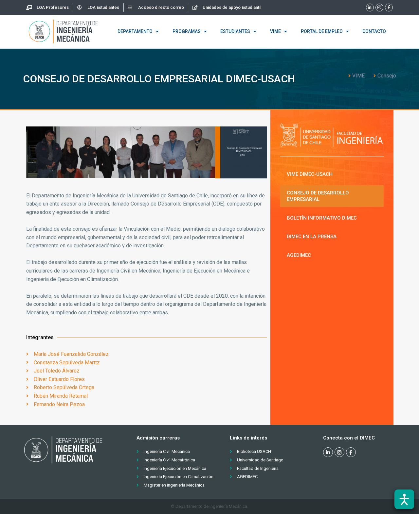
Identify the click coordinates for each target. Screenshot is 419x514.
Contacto (374, 31)
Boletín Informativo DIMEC (322, 218)
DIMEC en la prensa (312, 237)
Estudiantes (235, 31)
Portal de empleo (322, 31)
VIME (275, 31)
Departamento (135, 31)
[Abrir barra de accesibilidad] (404, 499)
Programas (187, 31)
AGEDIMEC (299, 255)
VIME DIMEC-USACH (310, 174)
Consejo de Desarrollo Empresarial (318, 196)
